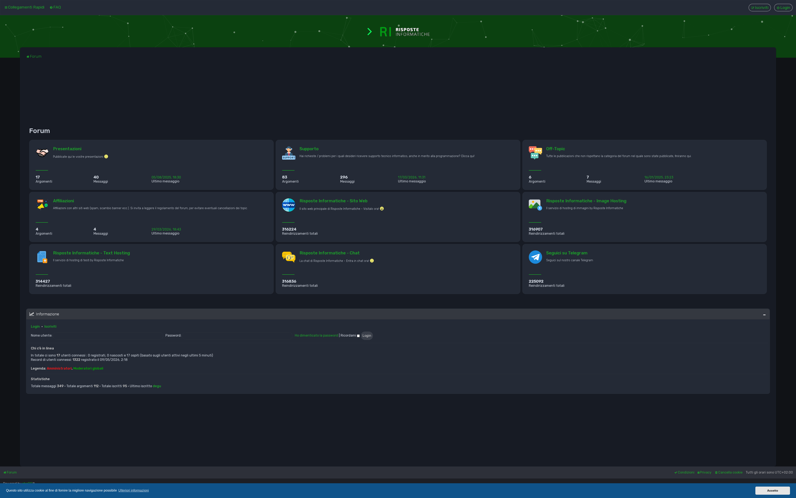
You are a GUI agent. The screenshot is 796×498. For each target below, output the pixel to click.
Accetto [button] (772, 490)
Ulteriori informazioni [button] (133, 490)
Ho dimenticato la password (316, 335)
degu (157, 386)
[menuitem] (55, 7)
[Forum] (398, 31)
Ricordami (349, 335)
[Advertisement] (150, 95)
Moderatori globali (88, 368)
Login (35, 326)
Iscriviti (50, 326)
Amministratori (59, 368)
